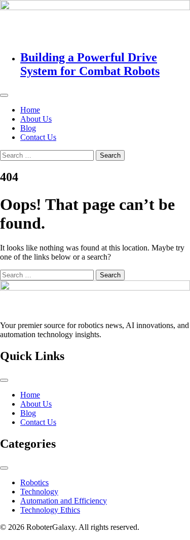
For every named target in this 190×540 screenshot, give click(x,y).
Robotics (34, 482)
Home (30, 109)
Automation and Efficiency (63, 500)
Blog (28, 128)
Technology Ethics (50, 510)
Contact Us (38, 137)
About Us (36, 119)
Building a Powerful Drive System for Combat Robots (90, 64)
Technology (39, 491)
